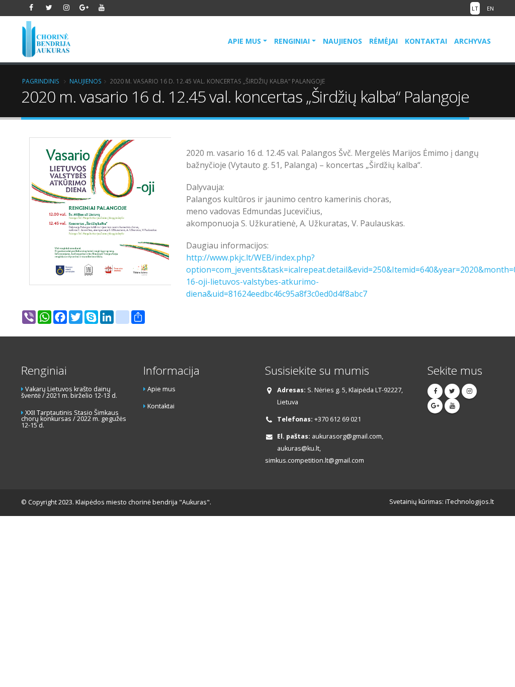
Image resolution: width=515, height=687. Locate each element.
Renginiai (292, 41)
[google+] (84, 7)
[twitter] (48, 7)
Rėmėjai (383, 41)
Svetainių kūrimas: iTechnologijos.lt (441, 501)
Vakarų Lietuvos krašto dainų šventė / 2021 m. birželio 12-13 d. (69, 392)
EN (490, 8)
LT (475, 8)
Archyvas (472, 41)
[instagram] (66, 7)
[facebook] (31, 7)
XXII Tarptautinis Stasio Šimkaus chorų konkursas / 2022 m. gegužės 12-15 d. (73, 419)
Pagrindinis (40, 81)
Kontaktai (426, 41)
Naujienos (342, 41)
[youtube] (101, 7)
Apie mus (244, 41)
